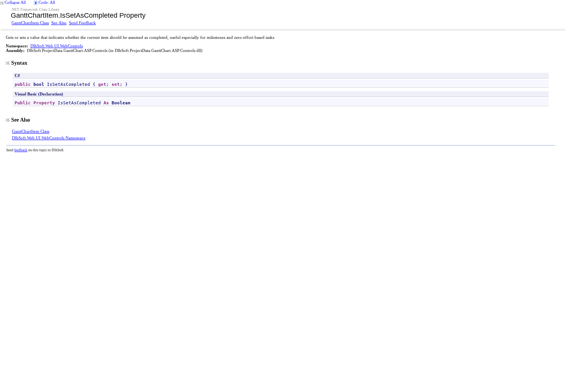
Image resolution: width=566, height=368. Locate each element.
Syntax (19, 63)
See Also (59, 22)
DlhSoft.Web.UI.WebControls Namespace (48, 137)
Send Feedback (82, 22)
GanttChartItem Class (30, 22)
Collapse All (15, 2)
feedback (20, 150)
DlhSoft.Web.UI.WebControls (56, 45)
